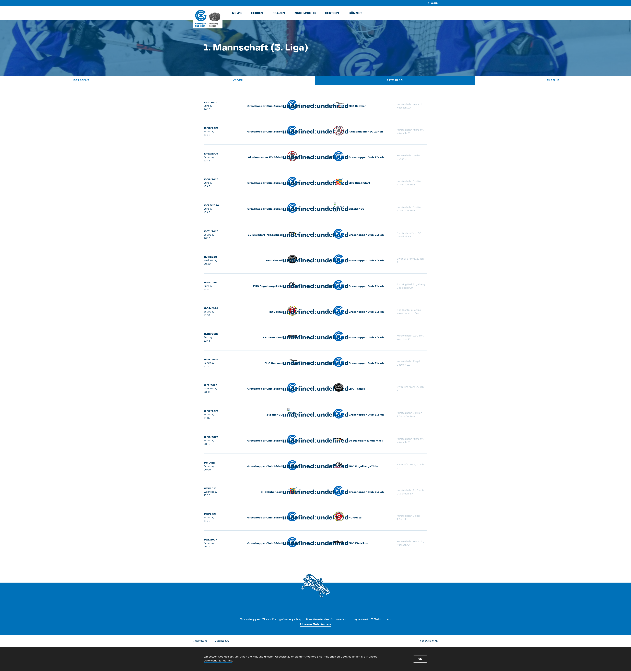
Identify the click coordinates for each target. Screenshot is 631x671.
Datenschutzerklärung (218, 660)
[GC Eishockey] (207, 18)
